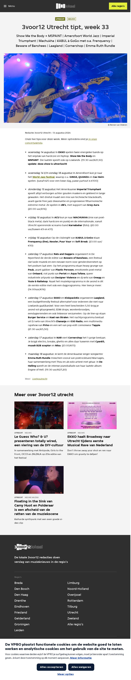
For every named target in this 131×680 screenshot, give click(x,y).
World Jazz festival (43, 176)
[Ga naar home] (65, 6)
